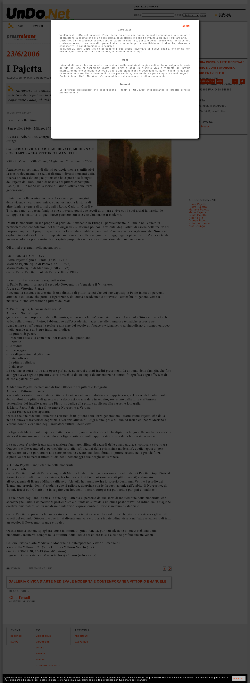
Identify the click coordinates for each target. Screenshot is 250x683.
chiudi (186, 26)
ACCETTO (239, 678)
